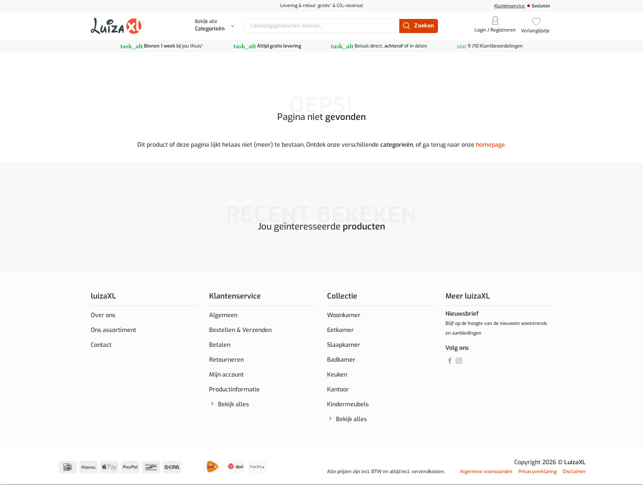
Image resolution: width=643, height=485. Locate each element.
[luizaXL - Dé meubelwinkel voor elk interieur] (116, 25)
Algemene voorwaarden (486, 471)
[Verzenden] (418, 26)
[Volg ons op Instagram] (459, 361)
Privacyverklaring (537, 471)
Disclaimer (574, 471)
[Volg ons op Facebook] (450, 361)
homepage (490, 145)
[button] (214, 26)
